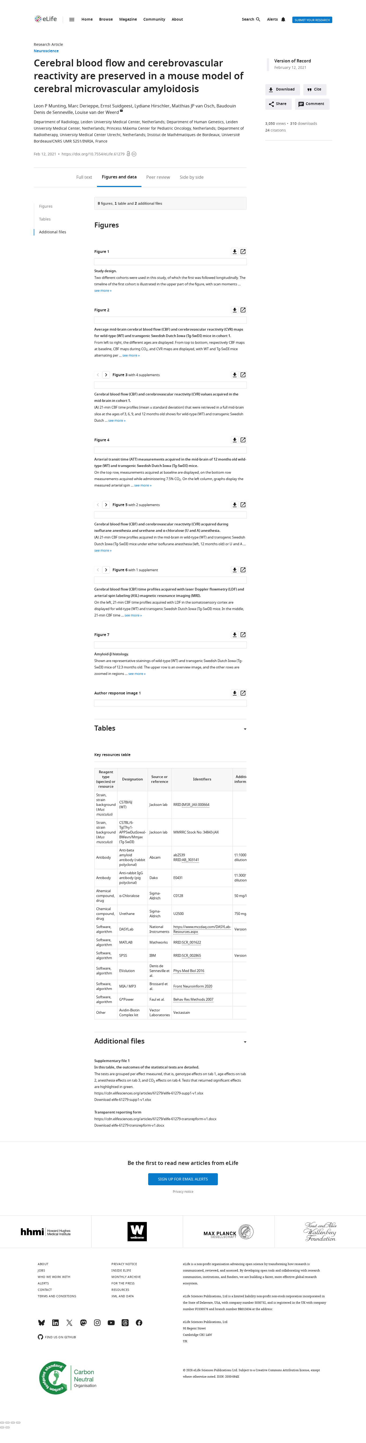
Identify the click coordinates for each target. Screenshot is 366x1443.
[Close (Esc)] (2, 1422)
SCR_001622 (191, 942)
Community (154, 20)
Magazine (128, 20)
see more (101, 291)
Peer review (158, 177)
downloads (303, 123)
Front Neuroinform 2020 (192, 986)
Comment (316, 105)
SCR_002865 (191, 955)
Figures (119, 177)
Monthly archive (126, 1277)
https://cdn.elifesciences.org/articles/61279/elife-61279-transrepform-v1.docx (155, 1118)
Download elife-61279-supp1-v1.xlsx (122, 1099)
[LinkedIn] (55, 1325)
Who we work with (54, 1277)
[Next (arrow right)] (7, 1427)
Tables (45, 219)
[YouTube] (111, 1325)
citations (275, 130)
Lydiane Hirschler (152, 106)
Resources (120, 1290)
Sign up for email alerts (183, 1179)
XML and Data (122, 1296)
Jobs (41, 1270)
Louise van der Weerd (97, 112)
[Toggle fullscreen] (13, 1422)
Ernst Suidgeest (116, 106)
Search (248, 20)
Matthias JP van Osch (193, 106)
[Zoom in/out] (18, 1422)
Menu (72, 19)
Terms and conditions (57, 1296)
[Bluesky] (41, 1325)
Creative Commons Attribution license (282, 1370)
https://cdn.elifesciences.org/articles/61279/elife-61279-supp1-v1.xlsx (148, 1093)
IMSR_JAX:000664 (195, 804)
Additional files (52, 232)
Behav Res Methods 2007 (193, 999)
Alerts (272, 20)
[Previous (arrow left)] (2, 1427)
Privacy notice (183, 1191)
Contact (45, 1290)
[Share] (7, 1422)
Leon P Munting (50, 106)
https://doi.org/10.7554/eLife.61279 (93, 154)
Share (281, 104)
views (275, 123)
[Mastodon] (83, 1325)
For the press (123, 1283)
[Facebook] (139, 1325)
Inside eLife (121, 1270)
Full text (84, 177)
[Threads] (125, 1325)
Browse (106, 20)
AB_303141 (190, 859)
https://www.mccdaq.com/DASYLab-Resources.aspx (202, 929)
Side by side (192, 177)
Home (87, 20)
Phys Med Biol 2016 (188, 970)
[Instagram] (97, 1325)
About (177, 20)
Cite (317, 90)
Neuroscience (46, 51)
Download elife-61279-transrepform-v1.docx (129, 1125)
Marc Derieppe (83, 106)
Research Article (48, 44)
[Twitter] (69, 1325)
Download (285, 90)
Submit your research (312, 20)
